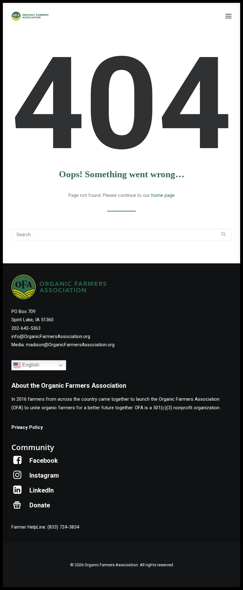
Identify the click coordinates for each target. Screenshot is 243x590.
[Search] (121, 235)
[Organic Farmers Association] (29, 16)
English (30, 365)
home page (163, 195)
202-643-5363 (25, 328)
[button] (228, 16)
